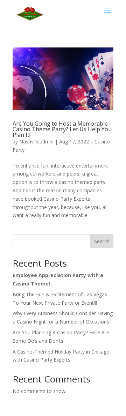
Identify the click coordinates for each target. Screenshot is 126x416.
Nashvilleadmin (36, 141)
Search (102, 241)
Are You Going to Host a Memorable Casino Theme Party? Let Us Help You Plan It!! (62, 129)
